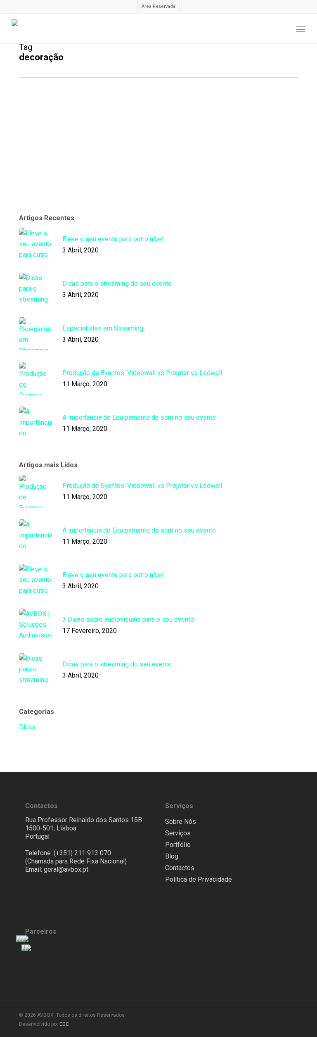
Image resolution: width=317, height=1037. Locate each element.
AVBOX (138, 168)
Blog (171, 856)
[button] (300, 29)
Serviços (178, 833)
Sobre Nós (180, 821)
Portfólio (178, 845)
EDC (64, 1024)
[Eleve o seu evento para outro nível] (65, 146)
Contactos (179, 868)
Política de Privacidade (198, 879)
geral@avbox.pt (66, 869)
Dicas (136, 117)
